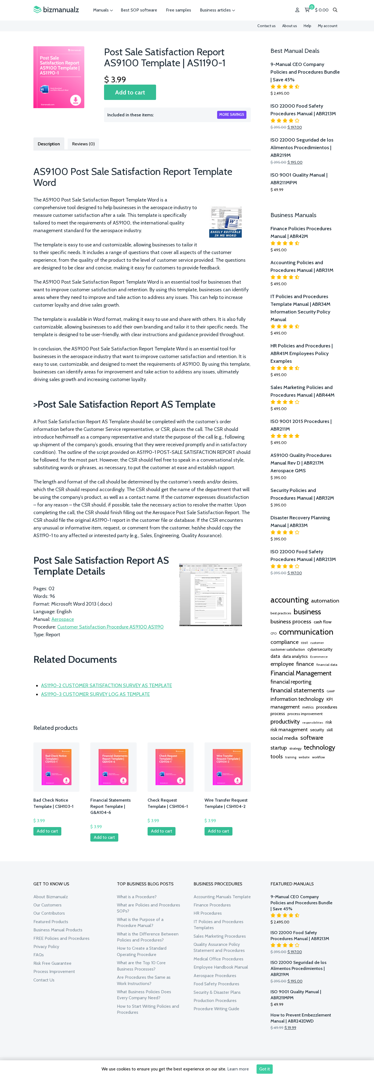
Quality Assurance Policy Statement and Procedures (219, 947)
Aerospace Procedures (215, 975)
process (278, 713)
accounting (290, 599)
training (290, 757)
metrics (308, 707)
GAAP (331, 691)
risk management (289, 729)
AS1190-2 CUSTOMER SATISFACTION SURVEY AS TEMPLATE (106, 686)
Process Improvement (54, 971)
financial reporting (291, 681)
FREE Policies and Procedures (61, 938)
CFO (274, 633)
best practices (281, 613)
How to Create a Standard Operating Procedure (141, 951)
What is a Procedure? (137, 896)
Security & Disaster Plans (217, 992)
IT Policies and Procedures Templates (218, 924)
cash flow (323, 621)
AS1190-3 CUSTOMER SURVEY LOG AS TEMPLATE (95, 694)
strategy (295, 748)
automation (325, 600)
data (275, 656)
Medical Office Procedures (218, 958)
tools (277, 756)
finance (305, 663)
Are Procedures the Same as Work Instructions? (144, 980)
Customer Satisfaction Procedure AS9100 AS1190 (110, 627)
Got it (264, 1069)
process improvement (305, 714)
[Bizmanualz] (56, 9)
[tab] (48, 143)
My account (327, 25)
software (311, 737)
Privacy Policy (46, 946)
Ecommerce (319, 657)
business (307, 611)
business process (291, 621)
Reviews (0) (83, 143)
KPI (329, 699)
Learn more (238, 1069)
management (285, 707)
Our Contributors (49, 913)
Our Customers (47, 905)
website (304, 757)
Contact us (266, 25)
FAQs (38, 954)
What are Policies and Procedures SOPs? (148, 908)
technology (319, 747)
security (317, 729)
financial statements (297, 690)
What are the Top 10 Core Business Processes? (141, 965)
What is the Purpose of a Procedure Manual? (140, 922)
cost (304, 642)
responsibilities (312, 722)
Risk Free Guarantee (52, 963)
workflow (318, 757)
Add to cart (130, 92)
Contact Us (43, 980)
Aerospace (62, 619)
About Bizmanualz (50, 896)
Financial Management (301, 673)
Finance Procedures (212, 905)
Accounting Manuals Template (222, 896)
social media (284, 738)
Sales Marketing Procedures (220, 936)
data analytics (295, 656)
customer (317, 643)
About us (289, 25)
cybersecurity (319, 649)
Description (49, 143)
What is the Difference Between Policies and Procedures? (148, 937)
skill (330, 730)
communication (306, 632)
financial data (327, 665)
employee (282, 664)
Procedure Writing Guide (216, 1008)
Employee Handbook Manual (221, 967)
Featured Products (50, 921)
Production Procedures (215, 1000)
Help (307, 25)
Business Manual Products (57, 929)
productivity (285, 721)
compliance (284, 642)
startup (279, 747)
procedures (326, 707)
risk (329, 722)
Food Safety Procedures (216, 983)
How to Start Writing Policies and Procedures (148, 1009)
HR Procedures (208, 913)
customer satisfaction (288, 649)
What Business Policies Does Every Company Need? (144, 994)
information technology (297, 699)
